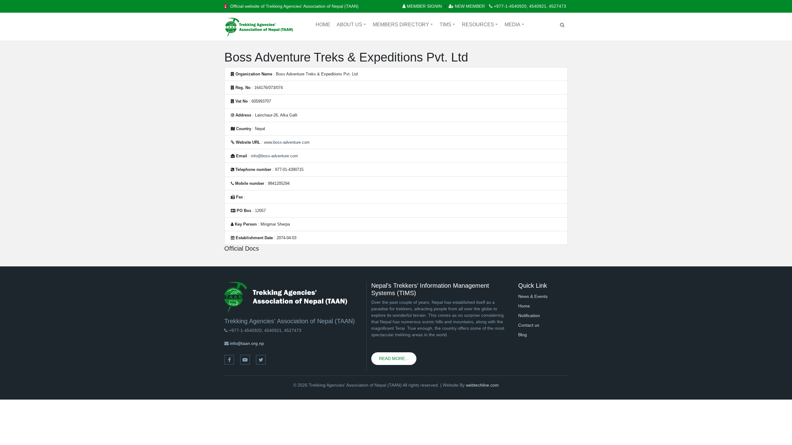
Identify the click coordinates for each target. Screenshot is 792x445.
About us (352, 25)
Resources (481, 25)
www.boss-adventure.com (287, 142)
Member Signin (424, 6)
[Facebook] (229, 360)
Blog (522, 334)
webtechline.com (482, 385)
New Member (469, 6)
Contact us (528, 325)
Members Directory (404, 25)
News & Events (533, 296)
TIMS (448, 25)
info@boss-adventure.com (274, 156)
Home (323, 24)
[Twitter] (261, 360)
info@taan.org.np (247, 343)
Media (515, 25)
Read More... (394, 358)
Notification (529, 315)
